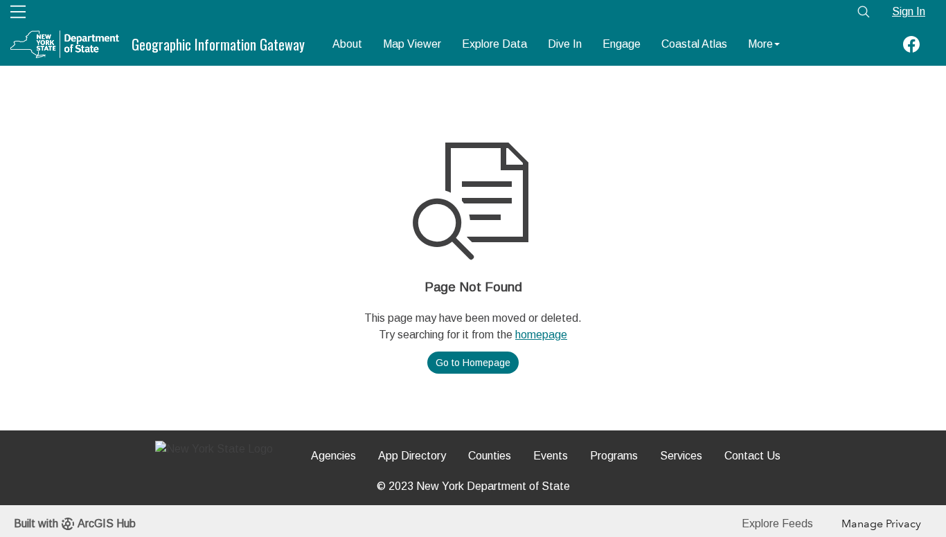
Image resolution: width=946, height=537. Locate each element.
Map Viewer (412, 44)
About (347, 44)
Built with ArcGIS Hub (75, 523)
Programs (614, 456)
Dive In (565, 44)
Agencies (333, 456)
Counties (489, 456)
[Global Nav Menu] (18, 12)
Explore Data (494, 44)
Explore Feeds (777, 523)
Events (550, 456)
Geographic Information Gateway (218, 44)
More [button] (760, 44)
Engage (622, 44)
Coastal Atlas (694, 44)
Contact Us (752, 456)
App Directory (412, 456)
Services (681, 456)
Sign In (908, 11)
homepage (541, 334)
